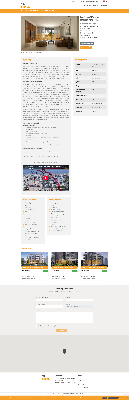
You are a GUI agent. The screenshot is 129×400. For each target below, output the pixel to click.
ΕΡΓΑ (84, 5)
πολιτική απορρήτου (52, 326)
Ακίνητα (26, 11)
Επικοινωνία (81, 385)
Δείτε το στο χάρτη (87, 47)
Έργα (79, 378)
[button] (64, 351)
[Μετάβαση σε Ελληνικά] (104, 1)
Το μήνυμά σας (40, 311)
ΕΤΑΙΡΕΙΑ (95, 5)
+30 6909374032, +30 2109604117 (78, 1)
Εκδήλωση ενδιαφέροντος (87, 44)
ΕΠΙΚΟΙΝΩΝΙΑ (103, 5)
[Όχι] (127, 398)
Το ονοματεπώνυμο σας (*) (43, 297)
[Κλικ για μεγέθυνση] (50, 33)
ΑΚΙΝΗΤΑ (89, 5)
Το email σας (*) (70, 297)
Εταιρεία (80, 383)
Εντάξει (104, 397)
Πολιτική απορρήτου (113, 397)
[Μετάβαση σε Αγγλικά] (106, 1)
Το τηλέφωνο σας (40, 304)
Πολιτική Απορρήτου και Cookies (83, 388)
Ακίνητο (68, 304)
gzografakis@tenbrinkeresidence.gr (94, 1)
